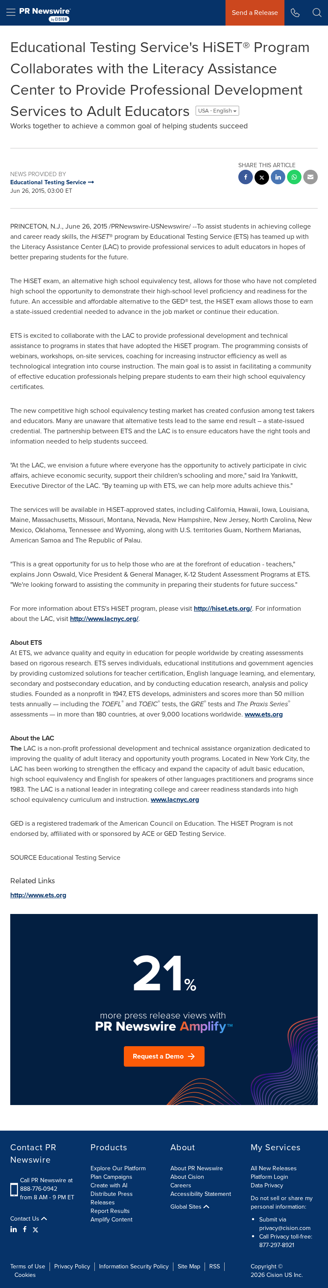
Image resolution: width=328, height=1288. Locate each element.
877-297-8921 (276, 1245)
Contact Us (25, 1219)
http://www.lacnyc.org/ (104, 619)
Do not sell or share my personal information (282, 1202)
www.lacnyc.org (175, 799)
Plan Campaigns (111, 1176)
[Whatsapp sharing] (294, 178)
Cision (274, 1275)
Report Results (110, 1211)
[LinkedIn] (14, 1229)
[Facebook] (25, 1229)
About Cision (187, 1176)
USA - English (215, 110)
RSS (214, 1266)
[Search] (317, 13)
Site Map (189, 1266)
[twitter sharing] (262, 178)
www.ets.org (264, 714)
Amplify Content (111, 1219)
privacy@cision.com (284, 1228)
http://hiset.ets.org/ (223, 608)
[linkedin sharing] (278, 178)
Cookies (25, 1275)
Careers (180, 1185)
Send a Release (255, 12)
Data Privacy (267, 1185)
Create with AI (109, 1185)
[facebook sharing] (245, 178)
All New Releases (274, 1168)
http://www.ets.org (38, 895)
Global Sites (186, 1207)
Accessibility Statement (200, 1193)
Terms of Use (27, 1266)
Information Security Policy (134, 1266)
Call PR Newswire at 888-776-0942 (46, 1184)
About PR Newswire (196, 1168)
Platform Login (269, 1176)
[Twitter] (35, 1229)
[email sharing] (310, 178)
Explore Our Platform (118, 1168)
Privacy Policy (72, 1266)
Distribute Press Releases (112, 1198)
